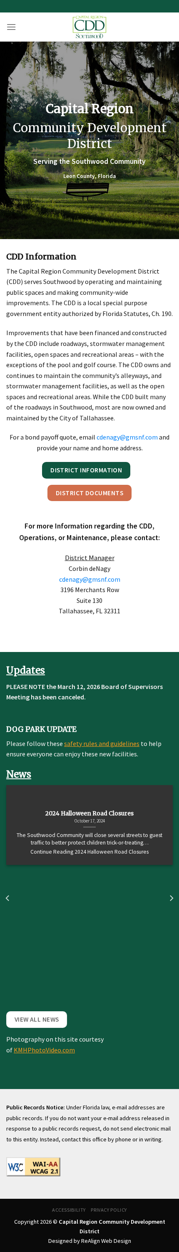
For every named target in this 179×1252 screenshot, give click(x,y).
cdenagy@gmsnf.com (127, 437)
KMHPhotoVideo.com (44, 1050)
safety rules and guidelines (101, 743)
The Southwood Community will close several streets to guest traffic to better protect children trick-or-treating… (89, 839)
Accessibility (69, 1210)
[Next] (171, 898)
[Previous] (8, 898)
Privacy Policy (109, 1210)
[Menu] (11, 27)
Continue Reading (89, 851)
